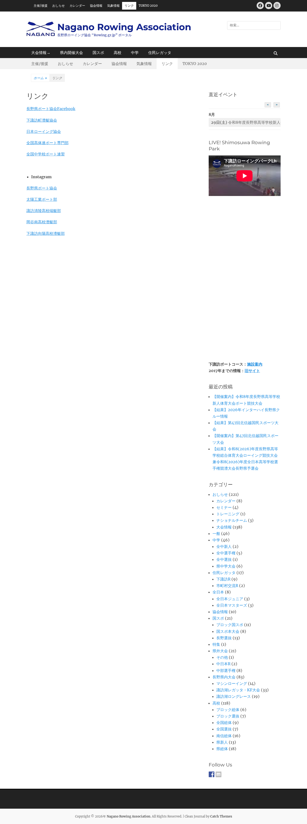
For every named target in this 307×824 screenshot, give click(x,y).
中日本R (223, 663)
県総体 (222, 748)
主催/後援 (40, 6)
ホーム (40, 78)
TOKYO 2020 (148, 6)
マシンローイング (231, 683)
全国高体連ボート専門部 (47, 142)
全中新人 (224, 546)
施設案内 (254, 364)
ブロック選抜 (227, 716)
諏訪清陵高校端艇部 (43, 210)
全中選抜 (224, 559)
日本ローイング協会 (43, 131)
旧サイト (252, 370)
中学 (135, 52)
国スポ (98, 52)
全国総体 (224, 722)
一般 (216, 533)
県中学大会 (226, 566)
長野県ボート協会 (41, 188)
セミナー (224, 507)
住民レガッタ (159, 52)
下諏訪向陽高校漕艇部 (45, 233)
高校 (117, 52)
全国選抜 (224, 729)
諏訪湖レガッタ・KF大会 (238, 690)
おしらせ (58, 6)
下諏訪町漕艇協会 (41, 120)
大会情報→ (40, 52)
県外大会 (220, 650)
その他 (222, 657)
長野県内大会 (224, 677)
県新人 (222, 742)
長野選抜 (224, 637)
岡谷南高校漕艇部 (41, 221)
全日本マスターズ (231, 605)
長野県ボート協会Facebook (50, 108)
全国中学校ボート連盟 (45, 154)
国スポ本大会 (227, 631)
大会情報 (224, 527)
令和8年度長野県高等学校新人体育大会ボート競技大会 (246, 122)
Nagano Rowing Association (124, 27)
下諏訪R (223, 579)
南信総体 (224, 735)
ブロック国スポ (229, 624)
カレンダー (77, 6)
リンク (129, 6)
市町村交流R (227, 585)
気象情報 (113, 6)
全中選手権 (226, 553)
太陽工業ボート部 (41, 199)
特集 (216, 644)
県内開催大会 (71, 52)
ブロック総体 (227, 709)
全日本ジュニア (229, 598)
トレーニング (227, 513)
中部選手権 (226, 670)
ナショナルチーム (231, 520)
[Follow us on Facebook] (211, 774)
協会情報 (96, 6)
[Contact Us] (218, 774)
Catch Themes (221, 816)
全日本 (218, 592)
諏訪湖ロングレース (233, 696)
